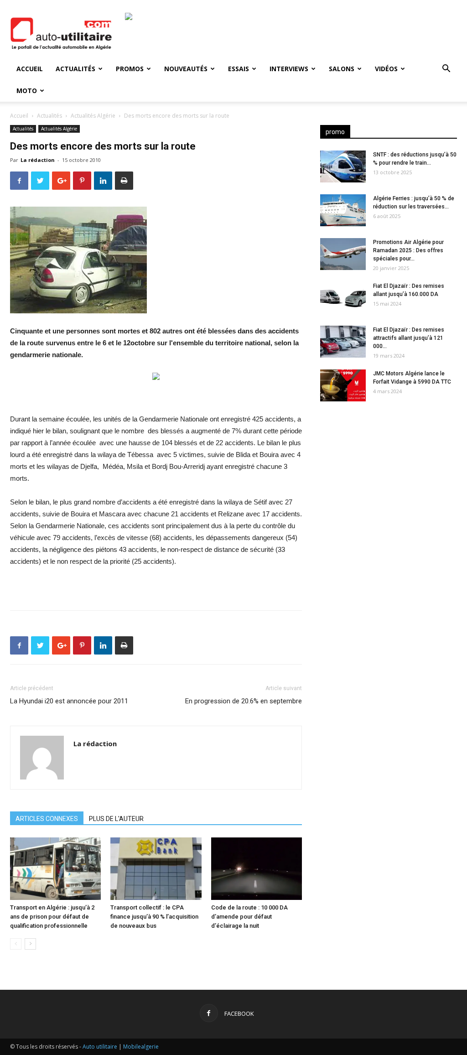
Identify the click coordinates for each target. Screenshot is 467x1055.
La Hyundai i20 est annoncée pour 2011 (69, 701)
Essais (238, 68)
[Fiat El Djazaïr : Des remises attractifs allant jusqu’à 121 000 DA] (343, 342)
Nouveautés (186, 68)
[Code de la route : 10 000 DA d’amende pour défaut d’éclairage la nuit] (256, 868)
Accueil (29, 68)
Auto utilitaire (100, 1046)
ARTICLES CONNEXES (47, 818)
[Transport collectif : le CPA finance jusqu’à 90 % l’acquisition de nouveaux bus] (155, 868)
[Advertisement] (388, 480)
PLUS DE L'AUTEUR (116, 818)
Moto (26, 90)
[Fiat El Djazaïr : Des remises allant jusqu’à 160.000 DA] (343, 298)
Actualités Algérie (93, 116)
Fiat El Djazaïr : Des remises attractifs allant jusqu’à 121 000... (408, 338)
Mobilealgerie (141, 1046)
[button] (446, 69)
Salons (341, 68)
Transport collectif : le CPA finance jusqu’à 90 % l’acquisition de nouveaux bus (154, 916)
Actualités (75, 68)
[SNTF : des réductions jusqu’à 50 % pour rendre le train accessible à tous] (343, 166)
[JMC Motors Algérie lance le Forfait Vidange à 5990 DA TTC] (343, 385)
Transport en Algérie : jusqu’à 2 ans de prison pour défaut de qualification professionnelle (52, 916)
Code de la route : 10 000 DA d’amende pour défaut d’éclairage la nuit (249, 916)
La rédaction (38, 159)
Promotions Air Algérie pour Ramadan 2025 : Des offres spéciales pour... (408, 250)
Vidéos (386, 68)
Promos (130, 68)
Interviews (289, 68)
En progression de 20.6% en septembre (243, 701)
